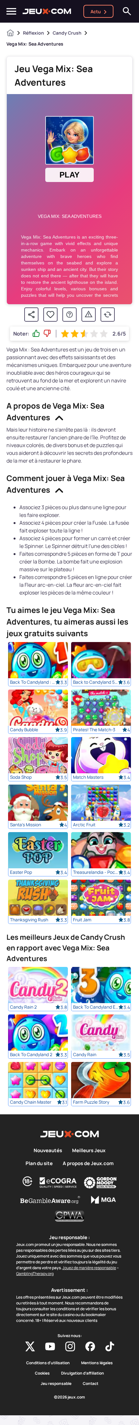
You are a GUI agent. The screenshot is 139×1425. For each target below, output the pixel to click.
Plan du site (39, 1163)
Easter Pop (21, 872)
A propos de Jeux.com (88, 1163)
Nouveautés (48, 1150)
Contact (90, 1384)
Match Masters (88, 777)
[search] (127, 11)
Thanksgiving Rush (29, 920)
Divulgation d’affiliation (82, 1373)
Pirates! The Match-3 (94, 730)
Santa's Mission (25, 825)
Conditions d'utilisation (48, 1363)
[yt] (50, 1346)
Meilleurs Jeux (88, 1150)
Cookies (42, 1373)
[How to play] (69, 314)
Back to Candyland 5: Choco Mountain (95, 682)
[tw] (30, 1346)
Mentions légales (97, 1363)
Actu (96, 11)
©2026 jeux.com (69, 1397)
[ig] (70, 1346)
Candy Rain (84, 1054)
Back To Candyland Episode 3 (95, 1007)
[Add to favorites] (50, 314)
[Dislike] (47, 334)
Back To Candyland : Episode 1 (32, 682)
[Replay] (108, 314)
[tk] (109, 1346)
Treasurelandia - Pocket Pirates (95, 872)
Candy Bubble (24, 730)
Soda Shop (21, 777)
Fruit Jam (82, 920)
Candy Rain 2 (23, 1007)
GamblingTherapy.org (35, 1273)
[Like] (36, 334)
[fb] (90, 1346)
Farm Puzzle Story (91, 1102)
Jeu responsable (56, 1384)
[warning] (88, 314)
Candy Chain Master (30, 1102)
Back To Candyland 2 (31, 1054)
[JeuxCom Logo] (47, 11)
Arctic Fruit (84, 825)
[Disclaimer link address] (58, 1182)
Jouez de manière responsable (89, 1267)
